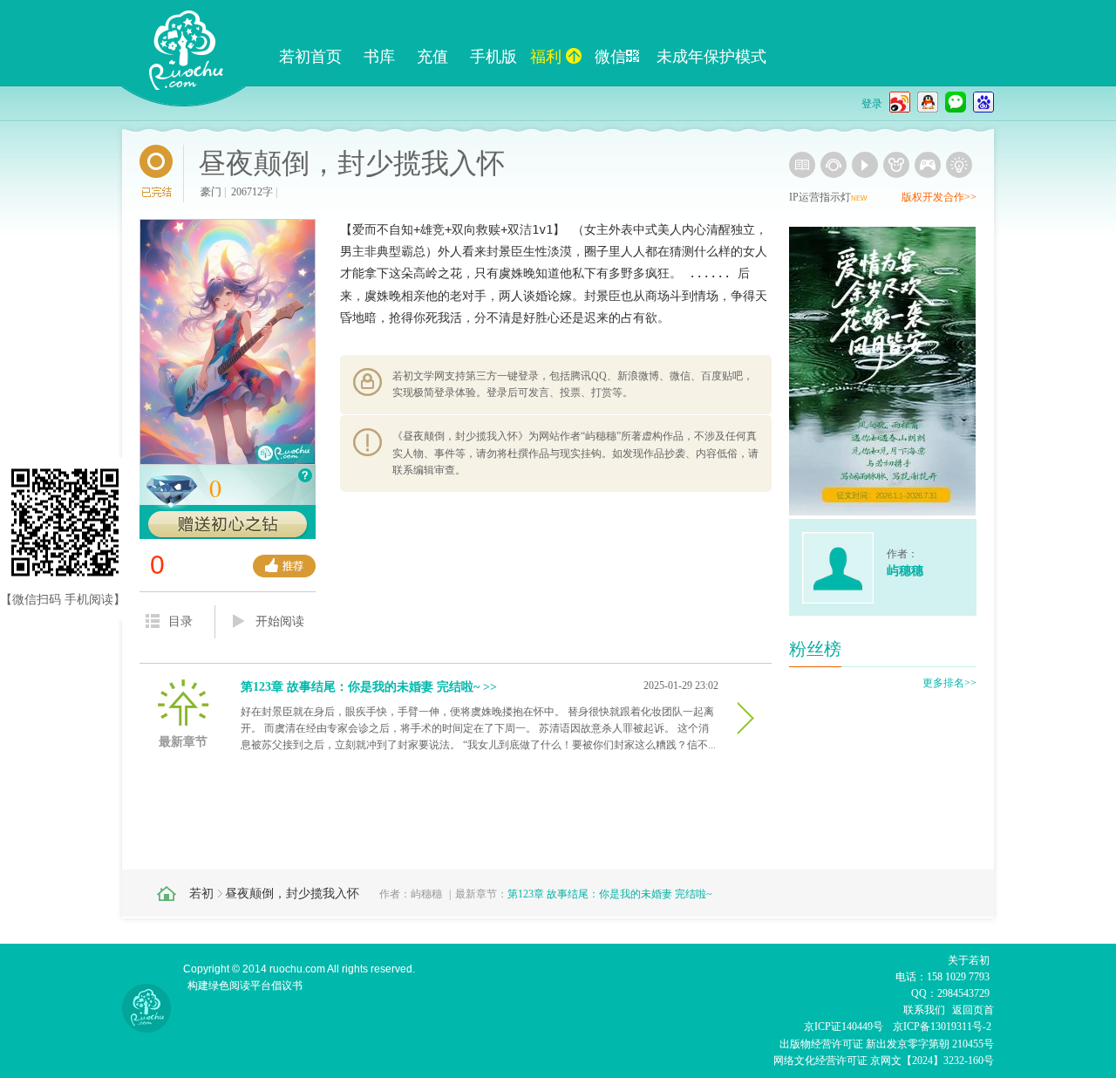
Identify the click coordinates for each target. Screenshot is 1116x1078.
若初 (201, 893)
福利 (545, 56)
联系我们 (924, 1010)
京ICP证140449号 (843, 1026)
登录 (871, 104)
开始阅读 (279, 621)
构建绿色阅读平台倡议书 (245, 985)
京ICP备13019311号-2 (942, 1026)
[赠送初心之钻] (227, 525)
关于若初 (969, 960)
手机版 (493, 56)
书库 (379, 56)
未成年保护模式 (711, 56)
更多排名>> (949, 683)
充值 (432, 56)
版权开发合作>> (939, 197)
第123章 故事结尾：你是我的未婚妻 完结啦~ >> (369, 686)
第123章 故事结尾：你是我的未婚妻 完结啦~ (609, 894)
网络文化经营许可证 (820, 1060)
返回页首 (973, 1010)
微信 (610, 56)
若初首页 (310, 56)
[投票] (284, 566)
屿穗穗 (426, 894)
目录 (180, 621)
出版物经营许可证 (822, 1044)
